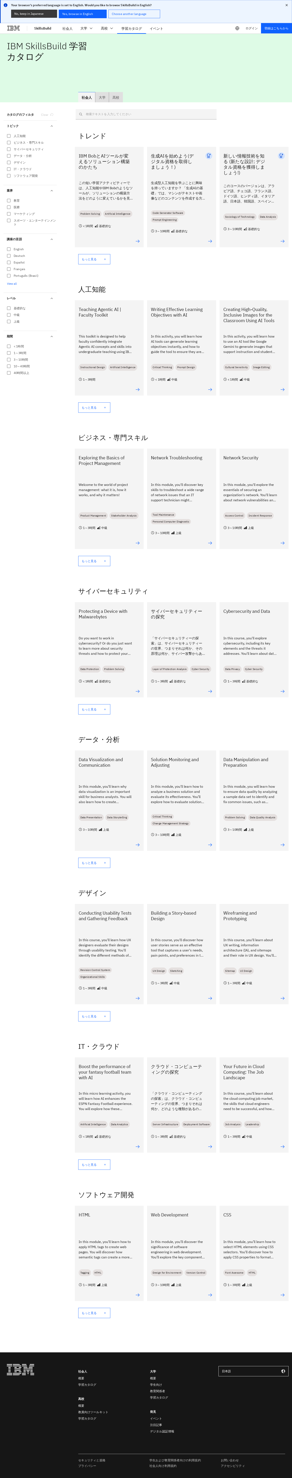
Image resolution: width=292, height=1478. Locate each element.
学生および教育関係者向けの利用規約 (175, 1460)
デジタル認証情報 (162, 1431)
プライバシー (87, 1466)
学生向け (156, 1385)
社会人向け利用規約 (163, 1466)
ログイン (252, 28)
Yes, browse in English (77, 14)
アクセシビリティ (233, 1466)
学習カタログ (87, 1385)
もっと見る (89, 259)
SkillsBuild (42, 28)
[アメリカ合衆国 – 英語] (237, 28)
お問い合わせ (230, 1460)
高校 (104, 28)
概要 (81, 1378)
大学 (83, 28)
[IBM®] (13, 28)
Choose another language (129, 14)
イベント (156, 1418)
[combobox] (253, 1371)
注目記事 (156, 1425)
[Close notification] (286, 5)
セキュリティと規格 (91, 1460)
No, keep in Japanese (29, 14)
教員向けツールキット (93, 1412)
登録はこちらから (276, 28)
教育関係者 (157, 1391)
